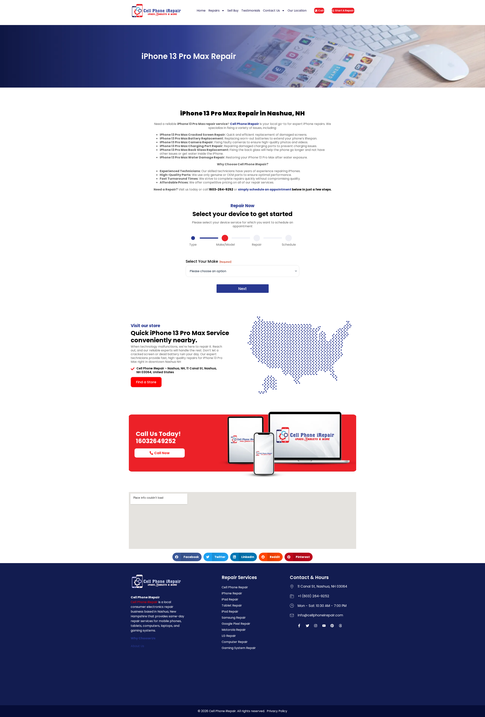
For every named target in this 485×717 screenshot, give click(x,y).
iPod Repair (230, 611)
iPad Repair (230, 599)
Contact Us (271, 10)
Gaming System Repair (239, 648)
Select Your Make (209, 261)
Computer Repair (235, 642)
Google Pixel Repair (236, 623)
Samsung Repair (234, 617)
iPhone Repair (232, 593)
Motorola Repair (234, 630)
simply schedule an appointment (264, 189)
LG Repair (229, 636)
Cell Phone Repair (235, 587)
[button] (187, 557)
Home (201, 10)
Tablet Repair (232, 605)
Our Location (297, 10)
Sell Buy (233, 10)
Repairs (214, 10)
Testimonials (250, 10)
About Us (137, 646)
